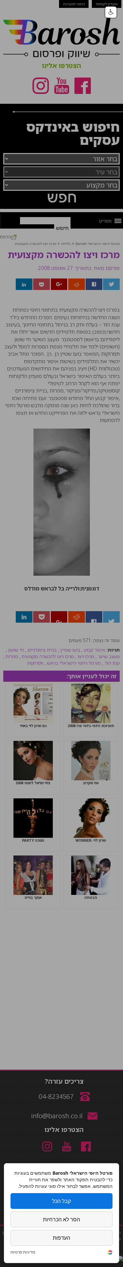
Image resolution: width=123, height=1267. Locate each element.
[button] (110, 12)
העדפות (61, 1237)
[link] (110, 1253)
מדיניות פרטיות (22, 1252)
